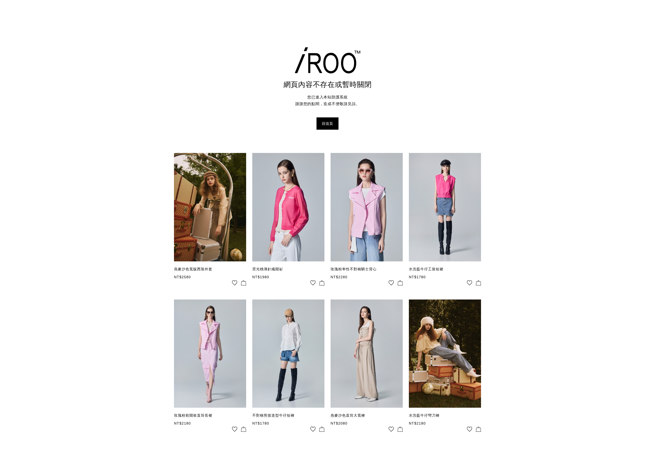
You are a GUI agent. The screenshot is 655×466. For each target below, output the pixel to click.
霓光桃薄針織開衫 (267, 269)
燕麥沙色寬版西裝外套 (193, 269)
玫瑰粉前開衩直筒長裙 (193, 415)
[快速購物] (243, 282)
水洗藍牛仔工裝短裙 (426, 269)
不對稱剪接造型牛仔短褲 (273, 415)
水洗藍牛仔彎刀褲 (424, 415)
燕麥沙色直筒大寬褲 (348, 415)
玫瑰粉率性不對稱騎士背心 (354, 269)
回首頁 (327, 123)
